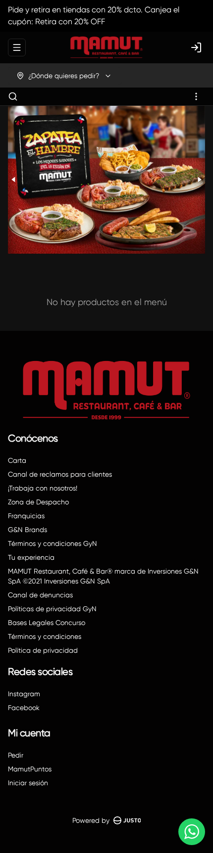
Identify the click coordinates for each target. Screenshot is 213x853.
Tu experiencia (31, 557)
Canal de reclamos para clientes (60, 474)
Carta (17, 460)
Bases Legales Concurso (46, 623)
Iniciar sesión (28, 783)
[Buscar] (13, 96)
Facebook (24, 708)
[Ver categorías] (196, 96)
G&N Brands (27, 530)
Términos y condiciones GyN (52, 543)
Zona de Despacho (38, 502)
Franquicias (26, 516)
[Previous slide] (14, 180)
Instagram (24, 694)
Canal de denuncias (40, 595)
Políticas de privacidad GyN (52, 609)
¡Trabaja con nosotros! (42, 488)
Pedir (15, 755)
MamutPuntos (30, 769)
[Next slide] (199, 180)
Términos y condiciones (44, 636)
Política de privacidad (43, 650)
